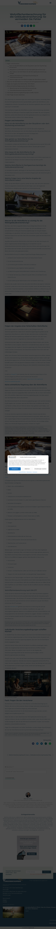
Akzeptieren (15, 468)
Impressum (34, 471)
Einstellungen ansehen (40, 468)
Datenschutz (29, 471)
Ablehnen (27, 468)
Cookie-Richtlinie (22, 471)
